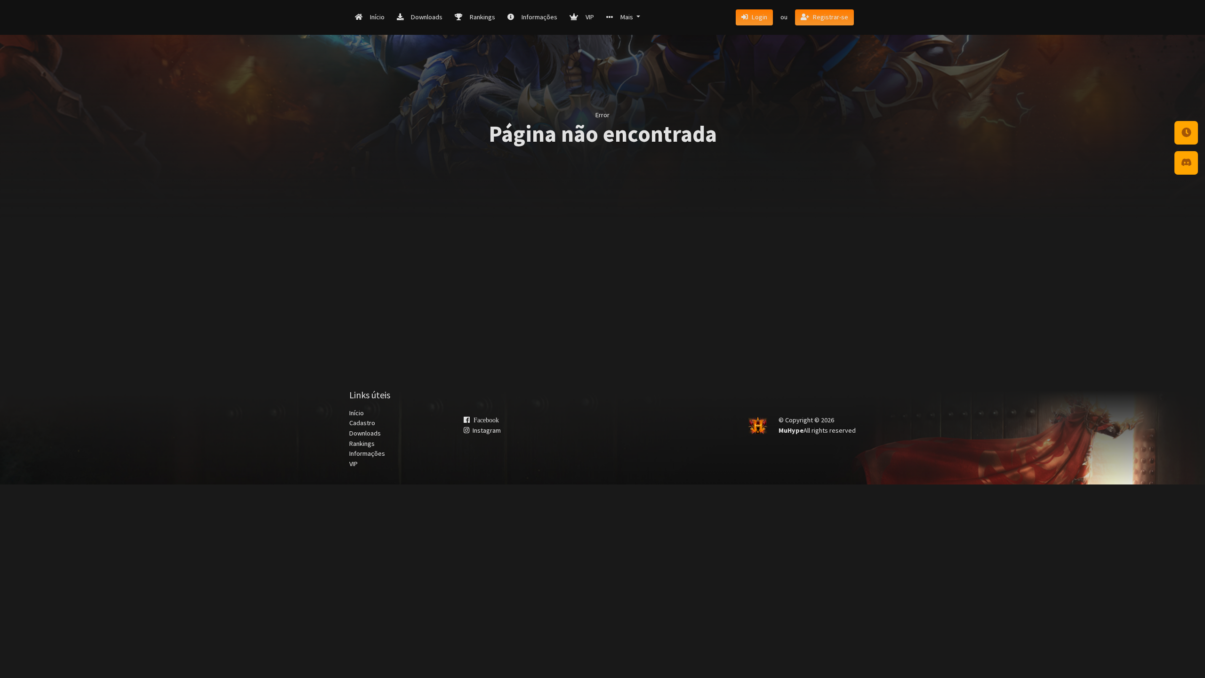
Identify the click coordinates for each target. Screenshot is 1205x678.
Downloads (426, 17)
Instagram (485, 430)
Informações (539, 17)
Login (759, 17)
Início (377, 17)
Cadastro (362, 423)
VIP (590, 17)
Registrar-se (830, 17)
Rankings (482, 17)
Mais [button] (627, 17)
